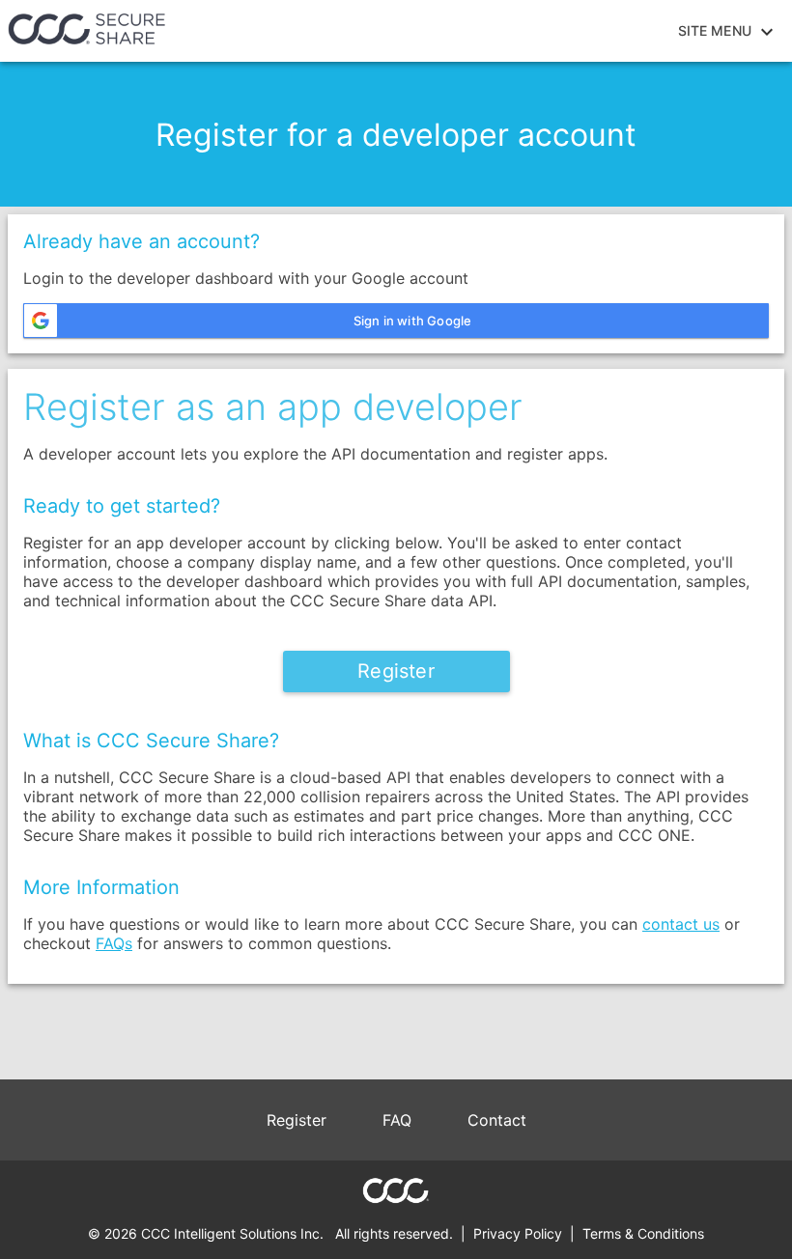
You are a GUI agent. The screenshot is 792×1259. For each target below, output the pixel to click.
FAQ (396, 1120)
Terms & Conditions (643, 1233)
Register (296, 1120)
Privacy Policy (517, 1233)
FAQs (114, 943)
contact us (681, 924)
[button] (396, 320)
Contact (496, 1120)
